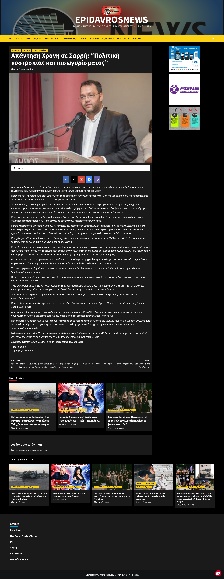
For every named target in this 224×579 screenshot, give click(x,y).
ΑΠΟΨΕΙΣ (94, 38)
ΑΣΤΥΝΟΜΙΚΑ (51, 38)
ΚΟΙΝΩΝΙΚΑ (108, 38)
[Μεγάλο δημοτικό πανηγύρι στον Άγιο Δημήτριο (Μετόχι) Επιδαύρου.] (81, 398)
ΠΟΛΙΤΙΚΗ (14, 38)
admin (15, 69)
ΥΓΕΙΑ (83, 38)
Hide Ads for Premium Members (24, 536)
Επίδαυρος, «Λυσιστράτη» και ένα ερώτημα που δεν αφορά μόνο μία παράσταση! (150, 496)
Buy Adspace (16, 530)
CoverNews (120, 574)
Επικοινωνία (16, 553)
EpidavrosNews (111, 20)
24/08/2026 (148, 502)
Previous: (44, 364)
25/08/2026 (24, 428)
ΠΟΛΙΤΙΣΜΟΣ (32, 38)
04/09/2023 (25, 69)
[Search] (213, 38)
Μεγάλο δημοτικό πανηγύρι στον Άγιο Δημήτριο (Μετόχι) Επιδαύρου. (80, 419)
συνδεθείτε (42, 450)
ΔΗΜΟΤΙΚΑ (16, 50)
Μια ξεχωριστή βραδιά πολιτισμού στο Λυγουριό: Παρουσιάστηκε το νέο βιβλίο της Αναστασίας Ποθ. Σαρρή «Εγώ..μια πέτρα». (194, 497)
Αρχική (13, 547)
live (11, 542)
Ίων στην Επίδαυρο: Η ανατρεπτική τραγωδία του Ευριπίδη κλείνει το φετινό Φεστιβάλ (128, 420)
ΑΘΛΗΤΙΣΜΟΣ (71, 38)
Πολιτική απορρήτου (19, 559)
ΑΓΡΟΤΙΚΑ (138, 38)
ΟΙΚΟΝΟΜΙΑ (123, 38)
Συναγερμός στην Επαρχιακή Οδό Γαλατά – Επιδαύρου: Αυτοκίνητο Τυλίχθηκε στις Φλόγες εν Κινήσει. (30, 420)
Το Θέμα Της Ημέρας (39, 50)
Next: (116, 364)
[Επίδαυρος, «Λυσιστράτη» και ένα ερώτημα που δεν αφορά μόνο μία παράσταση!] (153, 477)
